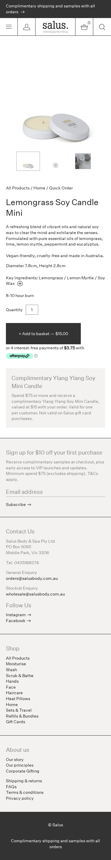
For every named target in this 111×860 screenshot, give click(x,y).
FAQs (11, 786)
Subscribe (16, 504)
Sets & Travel (19, 710)
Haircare (14, 692)
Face (11, 687)
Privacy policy (20, 798)
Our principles (19, 765)
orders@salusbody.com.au (32, 578)
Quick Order (61, 188)
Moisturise (16, 663)
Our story (15, 759)
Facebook (15, 620)
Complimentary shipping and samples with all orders (50, 8)
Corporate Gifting (22, 771)
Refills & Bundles (22, 716)
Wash (11, 669)
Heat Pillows (18, 698)
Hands (12, 681)
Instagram (16, 614)
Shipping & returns (24, 780)
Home (39, 188)
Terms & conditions (25, 792)
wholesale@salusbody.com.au (35, 594)
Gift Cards (15, 721)
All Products (18, 188)
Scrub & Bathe (19, 675)
